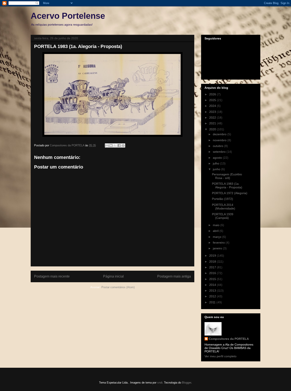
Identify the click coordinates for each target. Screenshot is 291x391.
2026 (213, 94)
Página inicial (113, 276)
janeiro (218, 248)
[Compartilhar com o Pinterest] (123, 145)
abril (216, 231)
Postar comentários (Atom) (118, 287)
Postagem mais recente (52, 276)
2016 (213, 273)
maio (216, 225)
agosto (218, 157)
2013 (213, 290)
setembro (219, 151)
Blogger (186, 382)
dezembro (220, 134)
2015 (213, 279)
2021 (213, 123)
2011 (212, 302)
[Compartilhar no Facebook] (119, 145)
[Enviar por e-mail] (107, 145)
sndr (159, 382)
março (217, 236)
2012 (213, 296)
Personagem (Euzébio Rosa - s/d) (227, 176)
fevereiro (219, 242)
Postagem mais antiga (174, 276)
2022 (213, 117)
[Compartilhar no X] (115, 145)
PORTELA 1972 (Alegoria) (229, 193)
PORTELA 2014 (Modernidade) (223, 206)
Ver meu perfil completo (220, 356)
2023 (213, 111)
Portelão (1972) (222, 199)
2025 (213, 100)
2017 (213, 267)
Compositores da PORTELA (229, 338)
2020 (213, 129)
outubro (218, 146)
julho (216, 163)
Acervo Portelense (68, 15)
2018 (213, 261)
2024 (213, 106)
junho (217, 169)
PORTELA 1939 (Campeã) (222, 215)
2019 (213, 255)
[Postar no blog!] (111, 145)
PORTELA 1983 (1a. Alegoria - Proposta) (227, 185)
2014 (213, 284)
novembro (220, 140)
